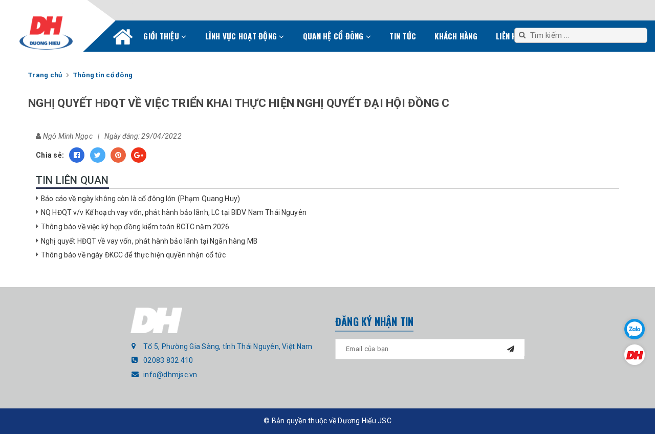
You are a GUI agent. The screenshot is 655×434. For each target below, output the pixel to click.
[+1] (138, 155)
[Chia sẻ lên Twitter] (97, 155)
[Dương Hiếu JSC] (46, 33)
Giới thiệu (162, 35)
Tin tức (402, 35)
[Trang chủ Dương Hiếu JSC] (634, 354)
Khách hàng (455, 35)
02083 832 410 (168, 360)
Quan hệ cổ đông (334, 35)
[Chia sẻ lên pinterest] (118, 155)
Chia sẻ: (50, 155)
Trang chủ (123, 39)
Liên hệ (508, 35)
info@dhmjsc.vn (170, 375)
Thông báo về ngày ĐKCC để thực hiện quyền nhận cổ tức (133, 255)
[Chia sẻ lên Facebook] (76, 155)
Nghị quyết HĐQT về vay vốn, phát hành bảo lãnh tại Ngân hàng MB (149, 241)
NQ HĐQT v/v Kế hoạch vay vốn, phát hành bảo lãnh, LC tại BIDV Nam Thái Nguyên (174, 212)
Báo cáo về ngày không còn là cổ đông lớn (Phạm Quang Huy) (140, 198)
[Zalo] (634, 329)
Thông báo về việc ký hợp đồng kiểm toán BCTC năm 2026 (135, 227)
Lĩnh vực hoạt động (242, 35)
